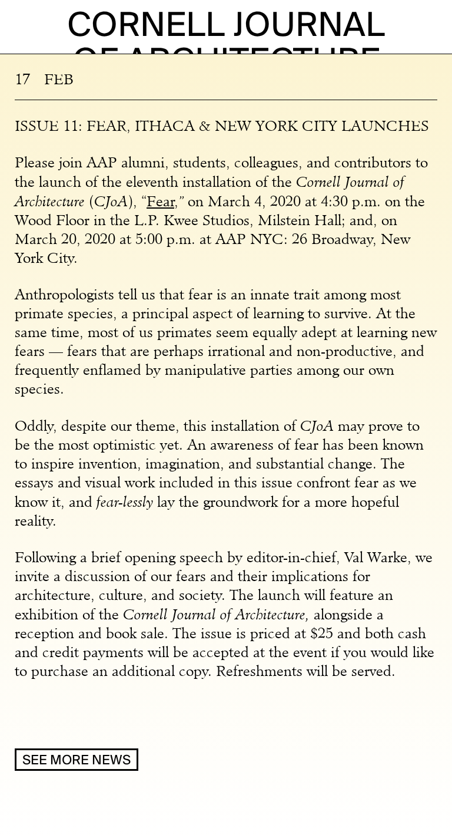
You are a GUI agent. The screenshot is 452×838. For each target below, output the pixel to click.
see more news (76, 761)
